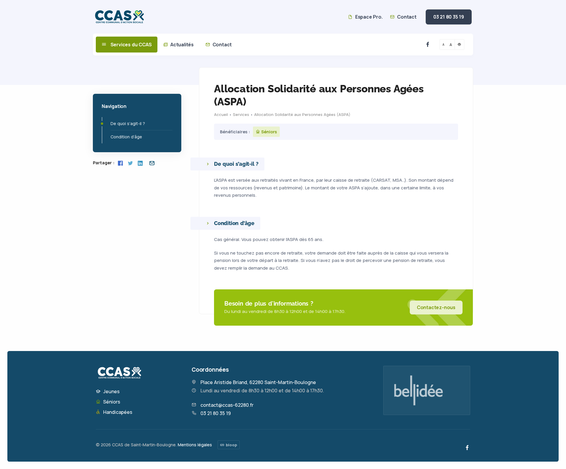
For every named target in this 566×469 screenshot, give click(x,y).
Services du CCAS (130, 44)
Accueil (221, 114)
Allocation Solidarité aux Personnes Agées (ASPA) (302, 114)
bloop (231, 444)
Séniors (111, 402)
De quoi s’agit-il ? (128, 123)
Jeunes (111, 391)
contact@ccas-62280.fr (227, 405)
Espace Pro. (368, 17)
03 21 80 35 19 (448, 17)
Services (241, 114)
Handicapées (117, 412)
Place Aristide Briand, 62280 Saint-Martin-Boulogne (258, 382)
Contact (406, 17)
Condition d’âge (126, 137)
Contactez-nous (436, 307)
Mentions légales (195, 444)
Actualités (181, 44)
